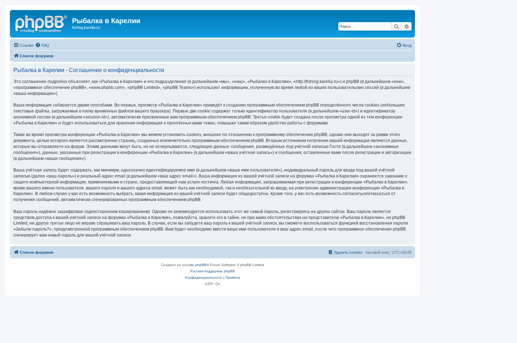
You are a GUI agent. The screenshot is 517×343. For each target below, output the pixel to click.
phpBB (200, 265)
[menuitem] (42, 45)
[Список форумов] (42, 23)
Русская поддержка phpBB (212, 271)
